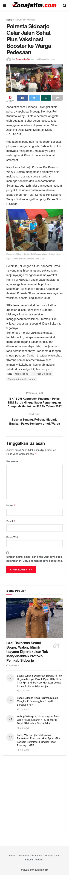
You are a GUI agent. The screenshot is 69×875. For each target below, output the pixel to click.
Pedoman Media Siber (30, 855)
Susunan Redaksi (34, 859)
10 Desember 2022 (45, 59)
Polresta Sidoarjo (41, 373)
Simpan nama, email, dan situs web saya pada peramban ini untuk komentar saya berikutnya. (34, 558)
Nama (11, 505)
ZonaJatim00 (23, 59)
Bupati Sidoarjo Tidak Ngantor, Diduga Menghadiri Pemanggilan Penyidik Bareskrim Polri (37, 701)
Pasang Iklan (52, 855)
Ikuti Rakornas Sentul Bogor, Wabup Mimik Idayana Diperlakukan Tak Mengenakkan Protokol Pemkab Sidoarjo (27, 651)
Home (9, 19)
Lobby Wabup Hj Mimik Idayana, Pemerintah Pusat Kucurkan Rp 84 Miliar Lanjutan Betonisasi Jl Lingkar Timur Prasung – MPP (39, 740)
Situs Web (12, 537)
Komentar (12, 461)
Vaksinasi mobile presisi (22, 378)
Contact (12, 855)
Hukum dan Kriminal (25, 19)
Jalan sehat (21, 373)
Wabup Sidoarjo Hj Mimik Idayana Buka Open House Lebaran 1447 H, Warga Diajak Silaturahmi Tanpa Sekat (38, 720)
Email (10, 521)
